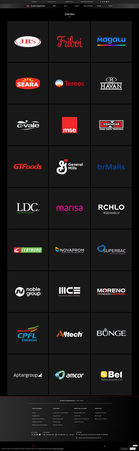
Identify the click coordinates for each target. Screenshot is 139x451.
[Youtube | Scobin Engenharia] (106, 1)
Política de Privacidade (58, 448)
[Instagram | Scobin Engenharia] (102, 1)
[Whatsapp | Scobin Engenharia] (108, 1)
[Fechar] (137, 449)
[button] (54, 6)
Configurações (124, 448)
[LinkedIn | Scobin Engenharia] (104, 1)
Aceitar (132, 448)
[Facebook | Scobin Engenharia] (100, 1)
